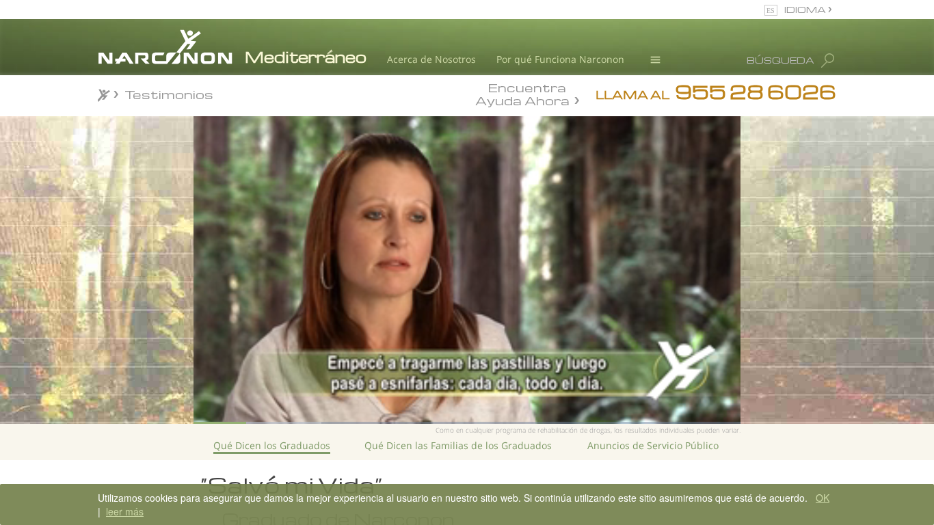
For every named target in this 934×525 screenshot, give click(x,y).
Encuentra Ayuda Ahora (522, 93)
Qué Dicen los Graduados (271, 445)
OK (822, 497)
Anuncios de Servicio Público (653, 445)
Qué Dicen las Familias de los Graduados (458, 445)
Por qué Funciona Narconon (560, 59)
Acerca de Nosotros (431, 59)
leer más (125, 511)
